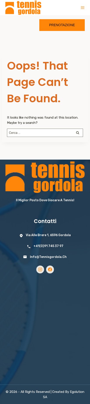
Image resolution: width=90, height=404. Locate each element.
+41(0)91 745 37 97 (48, 246)
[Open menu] (82, 7)
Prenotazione (62, 25)
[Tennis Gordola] (23, 7)
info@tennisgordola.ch (48, 257)
